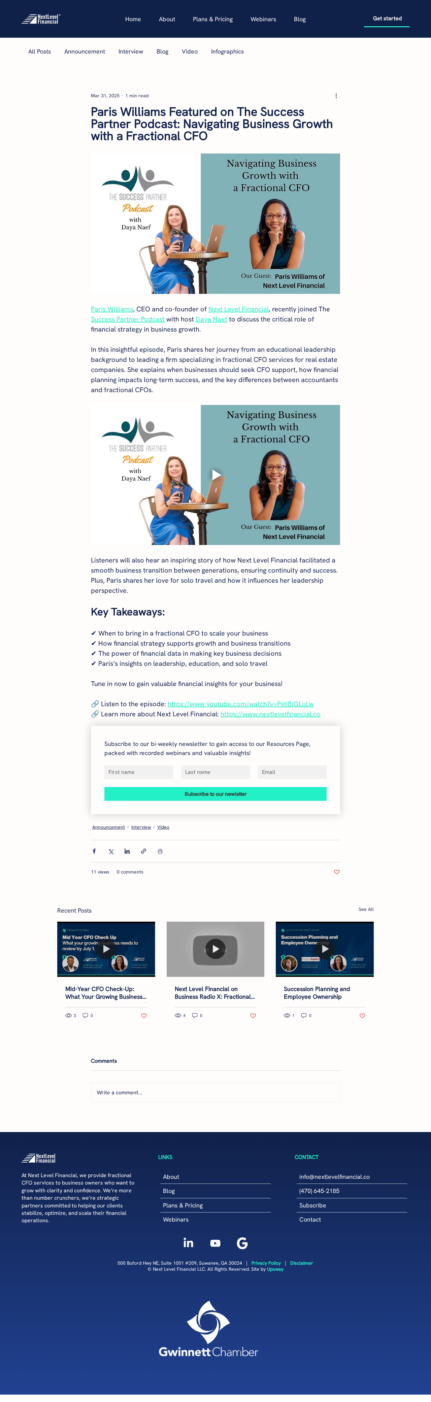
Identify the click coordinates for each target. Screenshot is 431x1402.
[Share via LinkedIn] (127, 851)
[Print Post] (160, 851)
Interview (131, 51)
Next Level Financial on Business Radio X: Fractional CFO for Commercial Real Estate (213, 992)
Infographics (227, 51)
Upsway (275, 1269)
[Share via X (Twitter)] (110, 851)
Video (190, 51)
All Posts (39, 51)
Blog (162, 51)
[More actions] (336, 96)
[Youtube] (215, 1243)
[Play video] (215, 475)
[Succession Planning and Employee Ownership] (325, 949)
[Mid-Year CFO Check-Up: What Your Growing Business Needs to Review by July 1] (106, 949)
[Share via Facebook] (94, 851)
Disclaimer (301, 1263)
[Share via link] (143, 851)
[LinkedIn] (188, 1243)
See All (366, 909)
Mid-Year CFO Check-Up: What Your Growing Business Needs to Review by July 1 (103, 992)
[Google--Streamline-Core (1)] (242, 1243)
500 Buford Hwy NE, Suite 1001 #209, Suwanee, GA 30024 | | (204, 1263)
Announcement (84, 51)
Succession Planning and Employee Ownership (317, 992)
